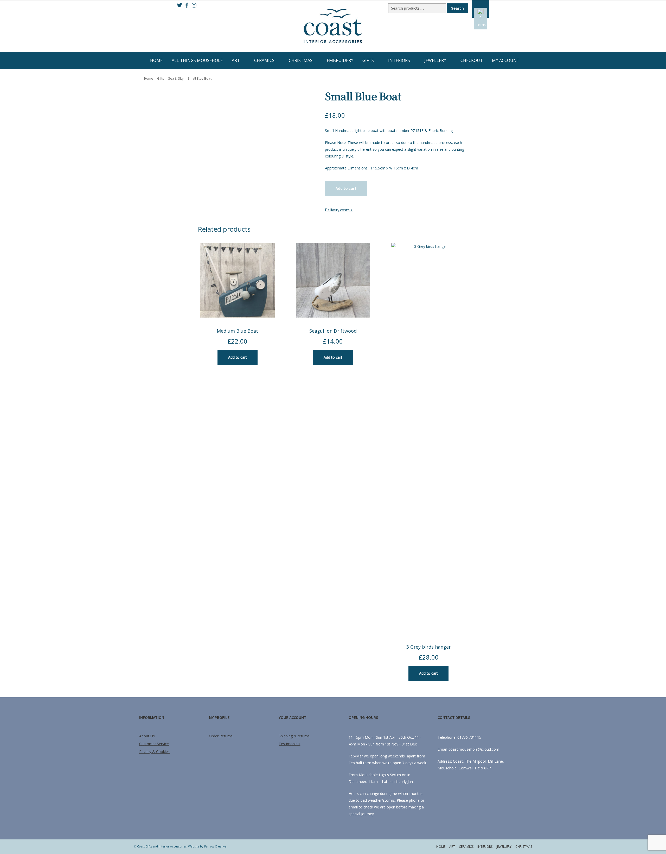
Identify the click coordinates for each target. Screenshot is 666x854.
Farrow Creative (215, 846)
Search (457, 8)
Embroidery (340, 60)
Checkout (471, 60)
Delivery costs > (339, 209)
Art (236, 60)
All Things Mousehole (197, 60)
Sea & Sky (176, 78)
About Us (147, 735)
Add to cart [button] (237, 357)
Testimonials (289, 743)
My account (506, 60)
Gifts (368, 60)
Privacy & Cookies (154, 751)
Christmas (300, 60)
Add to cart (346, 188)
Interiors (399, 60)
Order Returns (221, 735)
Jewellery (435, 60)
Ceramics (264, 60)
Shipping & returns (294, 735)
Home (156, 60)
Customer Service (154, 743)
